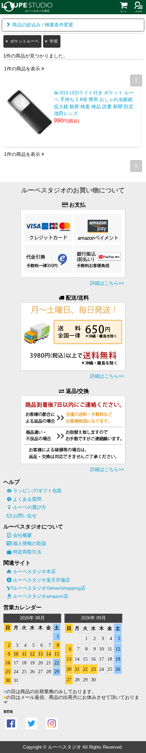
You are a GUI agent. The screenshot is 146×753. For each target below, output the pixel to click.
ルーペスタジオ (64, 747)
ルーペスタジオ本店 (34, 571)
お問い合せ (25, 515)
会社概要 (22, 535)
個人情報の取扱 (29, 543)
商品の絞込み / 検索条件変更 (42, 24)
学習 (54, 41)
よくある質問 (27, 499)
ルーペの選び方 (29, 507)
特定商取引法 (27, 552)
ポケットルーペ (24, 41)
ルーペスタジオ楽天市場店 (41, 580)
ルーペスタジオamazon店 (40, 596)
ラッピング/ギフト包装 (37, 490)
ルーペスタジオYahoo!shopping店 (49, 588)
